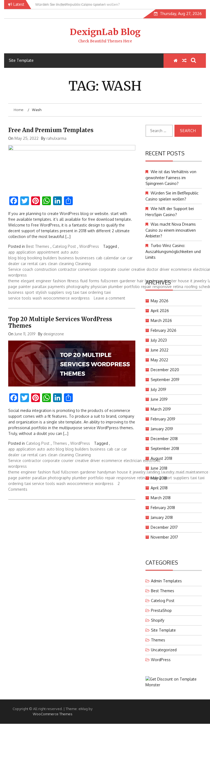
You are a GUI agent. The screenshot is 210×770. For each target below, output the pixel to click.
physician (99, 286)
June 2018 (159, 468)
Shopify (157, 620)
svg (68, 292)
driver (95, 460)
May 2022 (159, 360)
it (130, 472)
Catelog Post (64, 246)
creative (138, 269)
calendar (111, 257)
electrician (133, 460)
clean (52, 263)
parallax (39, 286)
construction (45, 269)
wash (37, 298)
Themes (60, 443)
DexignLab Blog (105, 32)
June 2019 (159, 399)
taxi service (34, 483)
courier (124, 269)
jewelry (139, 472)
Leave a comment (109, 298)
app (11, 252)
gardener (127, 280)
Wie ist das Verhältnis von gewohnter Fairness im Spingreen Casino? (170, 177)
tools (26, 298)
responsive (126, 477)
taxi (76, 292)
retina (142, 477)
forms (94, 280)
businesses (85, 257)
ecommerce (111, 460)
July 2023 (159, 340)
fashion (59, 280)
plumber (115, 286)
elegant (27, 280)
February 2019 (163, 419)
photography (77, 286)
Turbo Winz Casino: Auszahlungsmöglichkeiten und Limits (173, 251)
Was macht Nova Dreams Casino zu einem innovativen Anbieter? (170, 230)
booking (34, 257)
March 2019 (161, 409)
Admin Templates (166, 581)
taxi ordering (92, 292)
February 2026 (163, 330)
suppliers (56, 292)
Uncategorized (164, 649)
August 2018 (161, 458)
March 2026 (161, 320)
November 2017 (164, 537)
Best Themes (37, 246)
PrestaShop (161, 610)
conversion (87, 269)
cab (99, 257)
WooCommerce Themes (52, 714)
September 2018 (165, 448)
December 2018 (164, 438)
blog (22, 257)
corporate (107, 269)
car (123, 257)
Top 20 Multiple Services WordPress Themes (60, 322)
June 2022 (159, 350)
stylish (41, 292)
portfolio (132, 286)
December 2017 (164, 527)
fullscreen (109, 280)
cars (42, 263)
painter (25, 286)
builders (50, 257)
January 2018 (162, 517)
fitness (73, 280)
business (66, 257)
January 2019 (162, 428)
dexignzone (53, 334)
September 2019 (165, 379)
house (122, 472)
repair (110, 477)
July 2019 (158, 389)
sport (29, 292)
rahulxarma (56, 138)
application (26, 252)
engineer (43, 280)
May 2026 (159, 300)
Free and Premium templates (51, 130)
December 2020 (165, 369)
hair (140, 280)
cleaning (66, 263)
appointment (48, 252)
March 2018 (161, 497)
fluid (84, 280)
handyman (106, 472)
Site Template (21, 60)
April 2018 (159, 488)
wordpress (80, 298)
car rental (29, 263)
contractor (67, 269)
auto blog (55, 449)
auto (65, 252)
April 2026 (160, 310)
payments (56, 286)
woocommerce (56, 298)
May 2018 (159, 478)
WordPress (89, 246)
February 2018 (163, 507)
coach (27, 269)
